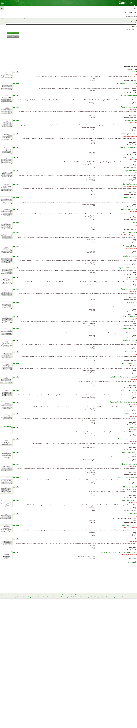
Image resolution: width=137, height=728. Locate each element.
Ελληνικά (104, 597)
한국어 (68, 597)
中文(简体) (17, 597)
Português (52, 597)
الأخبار (70, 594)
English (99, 597)
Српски (40, 597)
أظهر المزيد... (132, 562)
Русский (45, 597)
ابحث (14, 33)
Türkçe (29, 597)
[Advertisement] (68, 52)
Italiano (77, 597)
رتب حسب (133, 26)
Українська (24, 597)
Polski (57, 597)
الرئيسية (75, 594)
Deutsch (110, 597)
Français (88, 597)
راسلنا (65, 594)
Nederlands (62, 597)
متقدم (14, 36)
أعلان (61, 594)
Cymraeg (115, 597)
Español (93, 597)
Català (121, 597)
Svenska (34, 597)
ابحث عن (134, 20)
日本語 (72, 597)
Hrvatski (82, 597)
